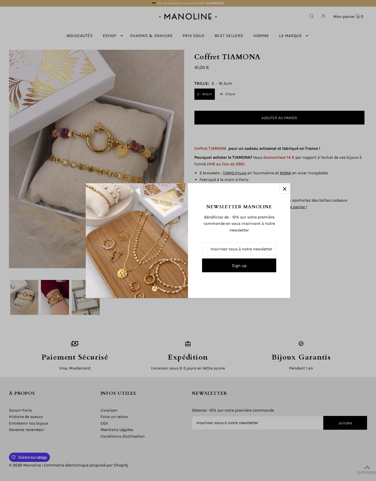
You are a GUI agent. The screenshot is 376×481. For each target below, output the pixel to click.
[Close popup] (284, 188)
